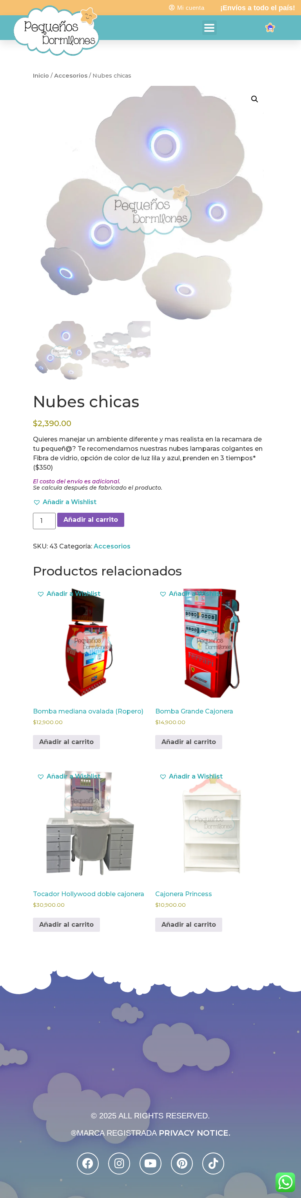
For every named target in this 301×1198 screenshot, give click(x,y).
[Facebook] (88, 1163)
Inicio (41, 75)
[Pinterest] (182, 1163)
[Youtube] (150, 1163)
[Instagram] (119, 1163)
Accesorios (70, 75)
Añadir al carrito (90, 519)
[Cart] (270, 29)
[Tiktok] (213, 1163)
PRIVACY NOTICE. (194, 1133)
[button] (255, 99)
